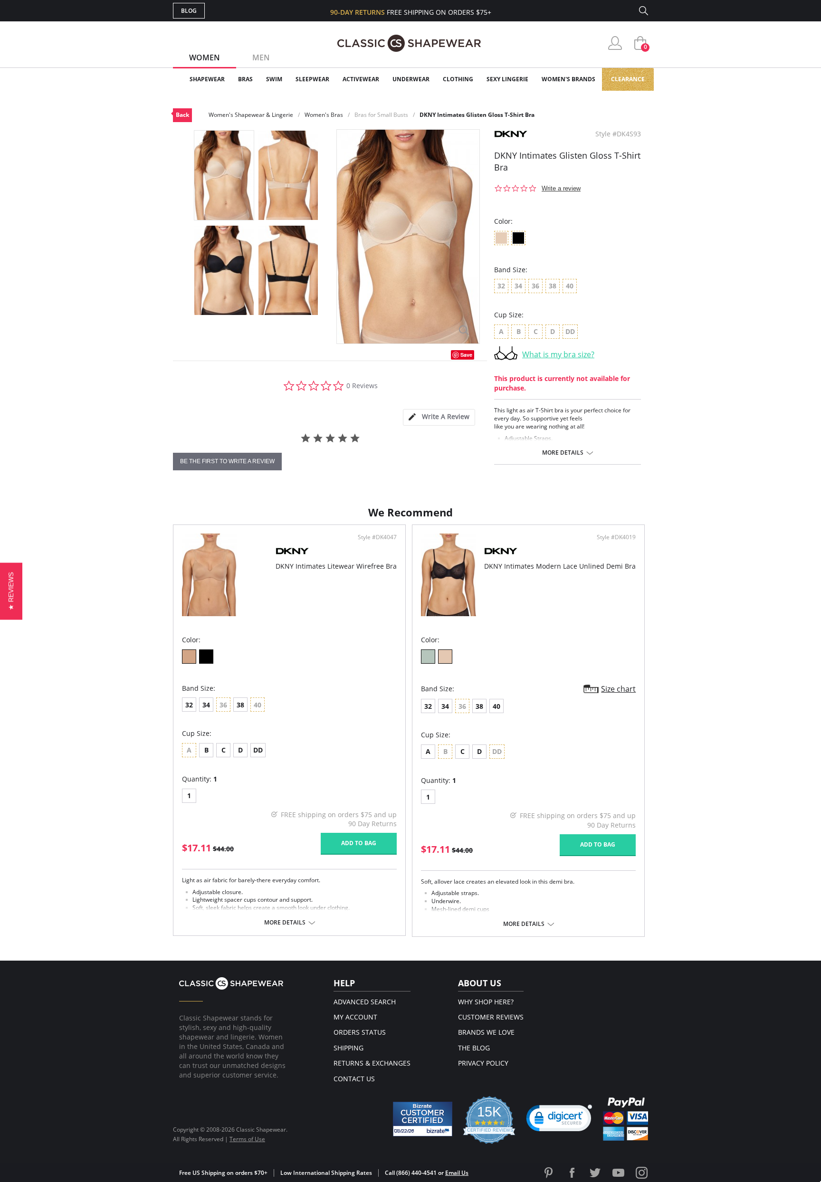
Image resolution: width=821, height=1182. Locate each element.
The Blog (474, 1047)
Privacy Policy (483, 1063)
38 (240, 704)
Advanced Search (365, 1001)
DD (258, 749)
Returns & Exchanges (372, 1063)
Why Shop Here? (486, 1001)
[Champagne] (445, 656)
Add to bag (358, 843)
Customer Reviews (491, 1016)
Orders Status (360, 1032)
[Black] (206, 656)
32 (189, 704)
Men (261, 57)
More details (562, 453)
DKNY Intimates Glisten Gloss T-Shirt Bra (477, 115)
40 (496, 706)
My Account (355, 1016)
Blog (189, 11)
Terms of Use (247, 1139)
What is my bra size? (558, 354)
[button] (559, 1120)
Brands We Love (486, 1032)
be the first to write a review (227, 461)
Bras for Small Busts (381, 115)
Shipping (348, 1047)
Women (204, 57)
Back (182, 115)
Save (466, 354)
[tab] (439, 417)
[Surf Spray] (428, 656)
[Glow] (189, 656)
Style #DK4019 (616, 537)
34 (206, 704)
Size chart (618, 689)
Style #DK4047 (377, 537)
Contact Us (354, 1078)
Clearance (628, 79)
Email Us (456, 1173)
